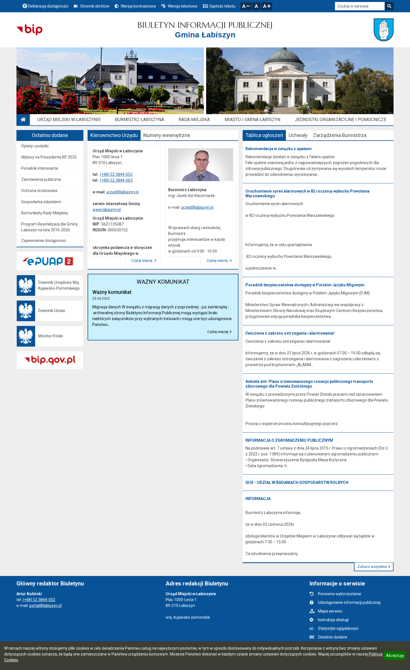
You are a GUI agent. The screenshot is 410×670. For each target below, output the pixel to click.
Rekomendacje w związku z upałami (278, 149)
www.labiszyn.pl (107, 209)
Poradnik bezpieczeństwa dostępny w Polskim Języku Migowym (305, 285)
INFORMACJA (258, 498)
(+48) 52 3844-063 (116, 180)
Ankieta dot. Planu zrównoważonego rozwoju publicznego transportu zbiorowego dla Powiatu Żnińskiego (309, 383)
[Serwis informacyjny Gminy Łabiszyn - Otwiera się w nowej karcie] (384, 29)
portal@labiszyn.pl (45, 605)
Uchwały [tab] (298, 135)
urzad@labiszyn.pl (122, 192)
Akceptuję (395, 656)
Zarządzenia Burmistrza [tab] (339, 135)
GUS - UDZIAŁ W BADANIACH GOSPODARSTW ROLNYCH (296, 482)
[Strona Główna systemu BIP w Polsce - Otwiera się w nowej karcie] (29, 29)
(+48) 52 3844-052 (116, 174)
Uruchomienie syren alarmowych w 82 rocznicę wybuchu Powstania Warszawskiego (307, 193)
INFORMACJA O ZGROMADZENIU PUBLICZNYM (289, 440)
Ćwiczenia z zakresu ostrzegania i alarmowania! (289, 333)
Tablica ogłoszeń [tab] (264, 135)
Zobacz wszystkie (372, 567)
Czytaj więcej (142, 260)
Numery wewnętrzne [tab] (166, 135)
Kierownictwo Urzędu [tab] (114, 135)
